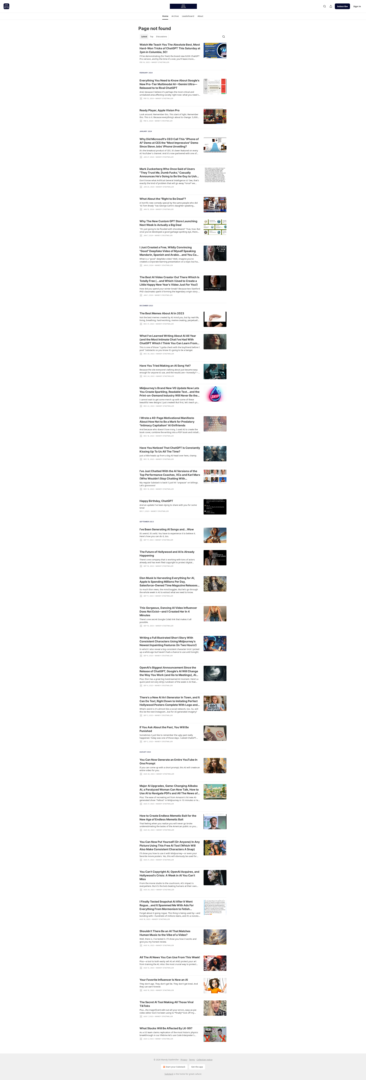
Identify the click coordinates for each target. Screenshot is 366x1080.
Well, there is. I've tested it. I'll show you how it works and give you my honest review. (168, 940)
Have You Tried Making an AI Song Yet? (165, 365)
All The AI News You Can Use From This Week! (170, 957)
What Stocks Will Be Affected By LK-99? (166, 1028)
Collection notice (204, 1059)
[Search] (324, 6)
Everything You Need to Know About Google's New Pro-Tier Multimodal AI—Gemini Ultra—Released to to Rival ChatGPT (169, 84)
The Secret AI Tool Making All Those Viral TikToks (166, 1004)
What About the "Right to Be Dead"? (163, 198)
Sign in (357, 6)
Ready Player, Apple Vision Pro (160, 110)
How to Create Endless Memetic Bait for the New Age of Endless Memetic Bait (168, 817)
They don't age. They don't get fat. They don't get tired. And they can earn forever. (169, 985)
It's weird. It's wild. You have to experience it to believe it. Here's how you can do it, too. (168, 535)
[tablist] (154, 36)
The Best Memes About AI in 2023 (162, 313)
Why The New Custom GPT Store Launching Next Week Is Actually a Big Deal (168, 223)
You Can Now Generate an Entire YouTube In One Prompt (168, 761)
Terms (192, 1059)
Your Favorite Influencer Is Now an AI (164, 979)
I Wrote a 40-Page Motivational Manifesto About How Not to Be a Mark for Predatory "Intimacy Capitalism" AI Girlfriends (167, 421)
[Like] (141, 599)
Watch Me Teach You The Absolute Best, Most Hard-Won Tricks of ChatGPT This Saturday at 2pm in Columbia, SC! (170, 48)
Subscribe (342, 6)
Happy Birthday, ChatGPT (156, 501)
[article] (183, 55)
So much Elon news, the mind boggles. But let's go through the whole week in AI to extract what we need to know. (169, 591)
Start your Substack (175, 1066)
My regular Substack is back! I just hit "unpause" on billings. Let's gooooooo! (169, 484)
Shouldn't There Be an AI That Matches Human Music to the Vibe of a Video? (165, 933)
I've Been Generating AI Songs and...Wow (167, 529)
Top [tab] (151, 36)
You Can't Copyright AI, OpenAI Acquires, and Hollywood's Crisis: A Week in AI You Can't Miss (169, 875)
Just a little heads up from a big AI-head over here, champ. (168, 455)
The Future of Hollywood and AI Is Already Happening (167, 553)
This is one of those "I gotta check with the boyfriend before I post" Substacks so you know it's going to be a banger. (170, 348)
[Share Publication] (331, 6)
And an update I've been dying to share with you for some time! (168, 506)
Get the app (197, 1066)
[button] (165, 16)
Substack (169, 1074)
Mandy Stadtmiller (160, 62)
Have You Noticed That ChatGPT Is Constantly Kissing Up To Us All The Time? (170, 449)
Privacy (184, 1059)
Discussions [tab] (161, 36)
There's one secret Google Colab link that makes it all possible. (165, 621)
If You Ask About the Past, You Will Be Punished (164, 729)
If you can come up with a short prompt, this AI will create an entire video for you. (170, 769)
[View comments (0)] (161, 102)
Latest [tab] (144, 36)
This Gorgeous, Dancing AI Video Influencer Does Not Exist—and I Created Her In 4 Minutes (168, 611)
